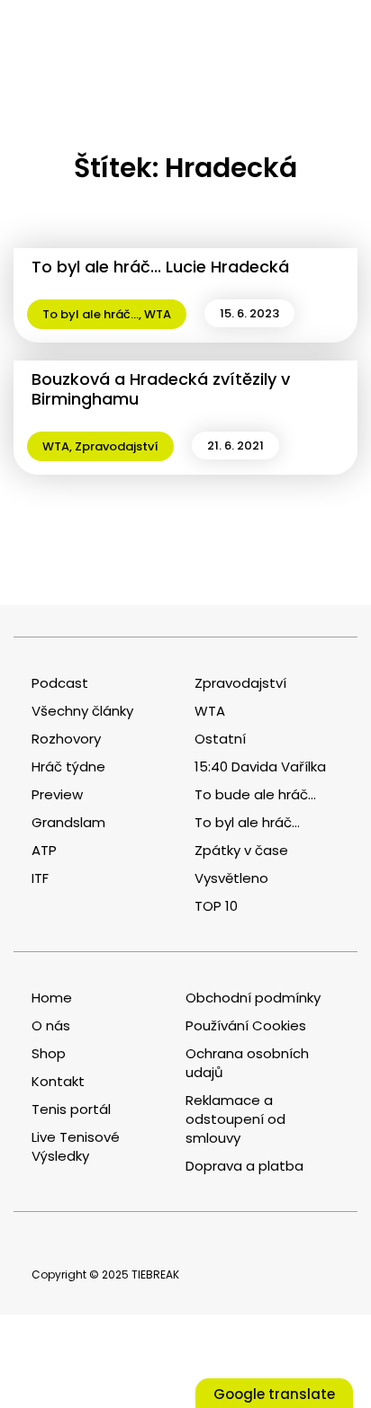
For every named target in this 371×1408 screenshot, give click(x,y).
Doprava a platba (244, 1165)
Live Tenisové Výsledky (76, 1146)
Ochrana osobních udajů (247, 1063)
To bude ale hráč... (255, 794)
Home (52, 997)
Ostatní (220, 738)
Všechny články (82, 710)
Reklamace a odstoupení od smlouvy (235, 1119)
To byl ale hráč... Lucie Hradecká (160, 266)
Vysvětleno (231, 878)
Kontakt (58, 1081)
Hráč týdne (68, 766)
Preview (57, 794)
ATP (44, 850)
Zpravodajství (116, 446)
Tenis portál (71, 1109)
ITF (40, 878)
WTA (157, 314)
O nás (51, 1025)
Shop (49, 1053)
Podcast (60, 682)
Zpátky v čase (241, 850)
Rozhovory (66, 738)
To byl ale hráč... (90, 314)
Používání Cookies (246, 1025)
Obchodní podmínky (253, 997)
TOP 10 (216, 905)
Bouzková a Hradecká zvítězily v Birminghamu (161, 389)
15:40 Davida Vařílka (260, 766)
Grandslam (68, 822)
